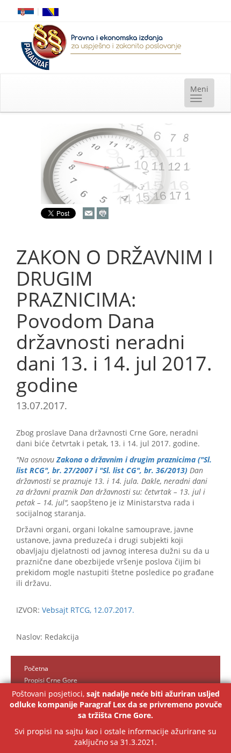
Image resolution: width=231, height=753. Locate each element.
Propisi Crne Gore (50, 680)
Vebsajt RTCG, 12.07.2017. (88, 610)
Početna (36, 668)
